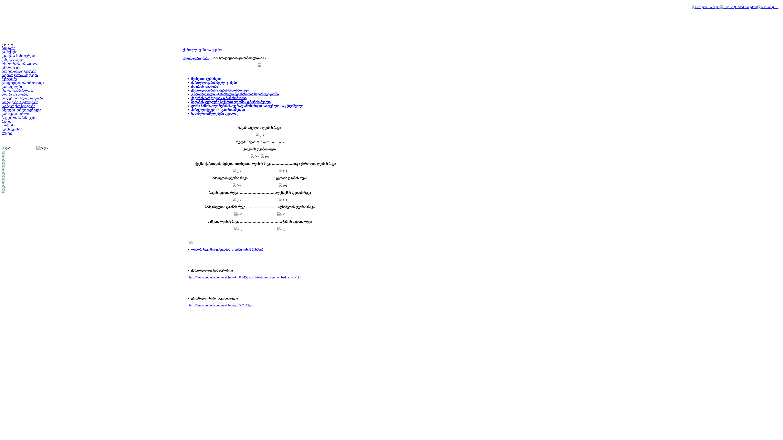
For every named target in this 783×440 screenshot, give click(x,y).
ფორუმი (8, 125)
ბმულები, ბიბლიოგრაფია (21, 110)
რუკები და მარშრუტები (19, 117)
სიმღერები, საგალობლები (22, 98)
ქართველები (12, 86)
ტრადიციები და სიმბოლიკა (23, 83)
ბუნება (6, 121)
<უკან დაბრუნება (196, 58)
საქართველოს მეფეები (20, 75)
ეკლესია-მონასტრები (18, 55)
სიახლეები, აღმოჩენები (20, 102)
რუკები (7, 133)
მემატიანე (9, 79)
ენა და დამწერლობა (18, 90)
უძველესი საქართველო (20, 63)
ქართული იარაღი (16, 114)
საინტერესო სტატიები (18, 106)
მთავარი (8, 48)
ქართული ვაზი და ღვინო (202, 50)
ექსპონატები (11, 67)
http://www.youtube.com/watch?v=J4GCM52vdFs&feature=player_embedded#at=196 (245, 277)
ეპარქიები (9, 52)
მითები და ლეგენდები (19, 71)
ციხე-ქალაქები (13, 59)
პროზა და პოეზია (15, 94)
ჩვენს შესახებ (12, 129)
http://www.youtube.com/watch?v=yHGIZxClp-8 (221, 305)
